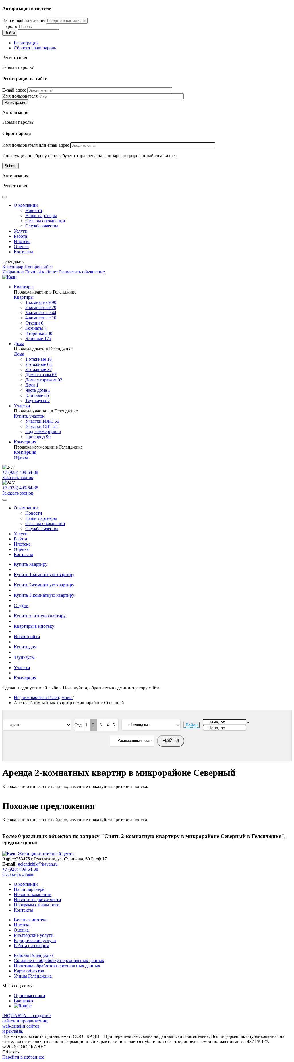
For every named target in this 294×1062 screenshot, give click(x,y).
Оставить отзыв (17, 874)
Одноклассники (29, 995)
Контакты (23, 251)
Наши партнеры (41, 215)
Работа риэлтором (31, 945)
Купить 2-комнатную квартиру (44, 584)
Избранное (13, 271)
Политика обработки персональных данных (57, 965)
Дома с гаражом (43, 379)
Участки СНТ (41, 426)
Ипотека (22, 241)
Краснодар (12, 266)
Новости (33, 210)
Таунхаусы (37, 400)
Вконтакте (24, 1000)
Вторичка (38, 333)
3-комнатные (40, 312)
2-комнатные (40, 307)
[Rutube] (23, 1005)
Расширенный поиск (134, 740)
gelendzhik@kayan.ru (38, 864)
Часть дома (37, 390)
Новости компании (32, 894)
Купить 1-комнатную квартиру (44, 574)
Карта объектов (29, 970)
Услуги (21, 231)
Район (192, 725)
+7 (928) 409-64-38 (20, 472)
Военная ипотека (30, 919)
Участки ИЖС (42, 421)
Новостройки (27, 636)
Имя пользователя (20, 96)
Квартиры (24, 286)
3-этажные (38, 369)
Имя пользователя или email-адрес (35, 145)
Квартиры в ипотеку (34, 626)
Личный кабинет (41, 271)
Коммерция (25, 441)
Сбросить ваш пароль (35, 47)
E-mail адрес (14, 90)
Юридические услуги (35, 940)
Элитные (38, 338)
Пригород (38, 436)
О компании (26, 205)
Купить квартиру (30, 564)
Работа (20, 236)
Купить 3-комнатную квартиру (44, 595)
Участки (22, 405)
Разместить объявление (82, 271)
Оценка (21, 246)
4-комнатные (40, 317)
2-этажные (38, 364)
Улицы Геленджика (33, 976)
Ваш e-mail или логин (23, 20)
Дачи (31, 385)
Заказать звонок (17, 477)
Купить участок (29, 416)
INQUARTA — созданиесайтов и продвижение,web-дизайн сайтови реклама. (26, 1023)
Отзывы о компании (45, 220)
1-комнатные (40, 302)
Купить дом (25, 646)
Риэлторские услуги (33, 935)
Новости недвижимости (37, 899)
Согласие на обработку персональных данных (59, 960)
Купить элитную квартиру (40, 615)
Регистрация (26, 42)
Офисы (21, 457)
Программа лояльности (36, 904)
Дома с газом (41, 374)
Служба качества (41, 225)
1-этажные (38, 359)
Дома (19, 343)
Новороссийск (38, 266)
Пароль (9, 26)
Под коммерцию (43, 431)
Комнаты (36, 328)
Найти (171, 741)
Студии (34, 322)
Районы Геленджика (34, 955)
